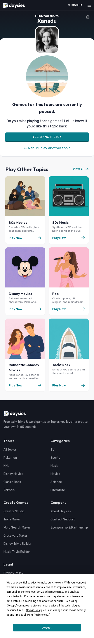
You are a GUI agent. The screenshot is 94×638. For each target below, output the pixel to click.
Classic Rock (12, 482)
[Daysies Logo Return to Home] (14, 5)
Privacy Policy (13, 573)
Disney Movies (13, 474)
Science (56, 482)
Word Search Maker (16, 527)
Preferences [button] (41, 614)
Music (54, 466)
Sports (55, 458)
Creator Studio (13, 511)
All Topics (10, 449)
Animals (9, 490)
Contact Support (62, 519)
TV (52, 449)
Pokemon (10, 458)
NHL (6, 466)
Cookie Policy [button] (34, 610)
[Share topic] (87, 16)
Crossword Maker (15, 536)
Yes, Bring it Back (47, 137)
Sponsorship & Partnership (69, 527)
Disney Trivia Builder (17, 544)
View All (78, 169)
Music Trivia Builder (16, 552)
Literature (57, 490)
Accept (47, 627)
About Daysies (60, 511)
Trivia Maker (11, 519)
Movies (55, 474)
